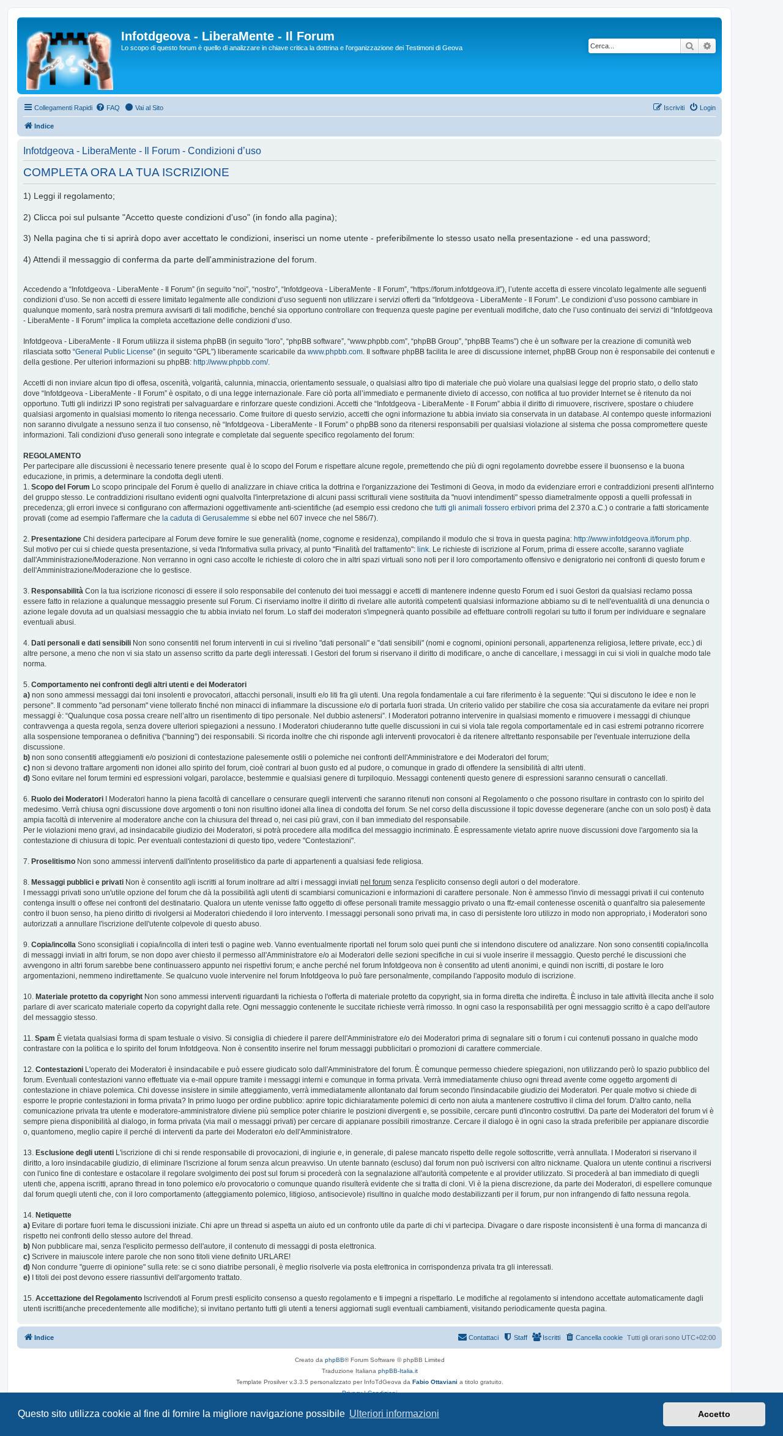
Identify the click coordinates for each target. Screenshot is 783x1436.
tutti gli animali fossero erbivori (485, 508)
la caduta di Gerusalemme (206, 518)
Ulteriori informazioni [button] (394, 1413)
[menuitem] (107, 107)
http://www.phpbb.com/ (230, 362)
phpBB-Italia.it (398, 1370)
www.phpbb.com (335, 352)
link (423, 549)
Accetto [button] (714, 1414)
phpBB (334, 1359)
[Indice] (70, 55)
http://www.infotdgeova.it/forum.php (631, 539)
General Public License (114, 352)
